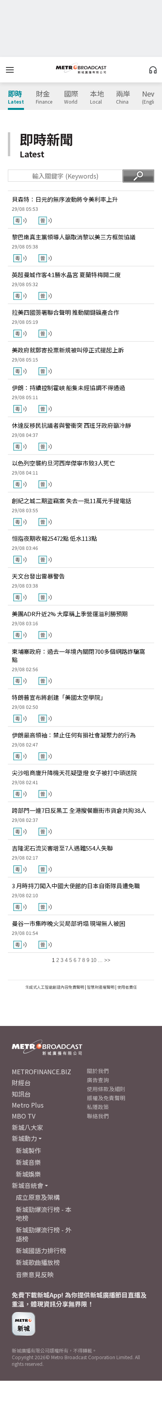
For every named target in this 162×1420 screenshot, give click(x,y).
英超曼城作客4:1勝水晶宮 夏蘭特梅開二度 (66, 274)
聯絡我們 (98, 1116)
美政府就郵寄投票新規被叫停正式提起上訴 (68, 350)
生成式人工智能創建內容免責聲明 (54, 987)
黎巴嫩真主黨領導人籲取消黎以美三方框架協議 (74, 237)
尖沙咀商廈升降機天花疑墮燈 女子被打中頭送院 (74, 772)
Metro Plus (28, 1105)
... (100, 960)
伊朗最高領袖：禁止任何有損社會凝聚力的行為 (74, 735)
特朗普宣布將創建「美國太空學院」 (59, 697)
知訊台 (21, 1094)
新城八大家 (27, 1127)
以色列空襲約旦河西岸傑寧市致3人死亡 (63, 463)
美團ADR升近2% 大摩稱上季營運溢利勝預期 (70, 614)
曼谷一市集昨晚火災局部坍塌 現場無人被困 (68, 923)
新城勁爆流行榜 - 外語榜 (44, 1234)
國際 (71, 97)
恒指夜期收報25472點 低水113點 (54, 538)
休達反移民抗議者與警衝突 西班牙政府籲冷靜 (71, 425)
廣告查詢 (98, 1080)
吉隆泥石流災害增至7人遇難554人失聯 (62, 848)
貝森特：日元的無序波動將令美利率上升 (65, 199)
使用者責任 (127, 987)
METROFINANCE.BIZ (41, 1071)
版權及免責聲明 (106, 1098)
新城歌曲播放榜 (38, 1262)
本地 (97, 97)
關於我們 (98, 1071)
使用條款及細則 (106, 1089)
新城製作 (28, 1150)
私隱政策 (98, 1107)
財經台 (21, 1082)
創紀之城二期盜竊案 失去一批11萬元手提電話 (71, 500)
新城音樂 (28, 1162)
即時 (16, 97)
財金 (44, 97)
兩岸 (123, 97)
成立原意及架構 (38, 1197)
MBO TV (23, 1116)
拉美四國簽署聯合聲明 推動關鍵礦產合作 (65, 312)
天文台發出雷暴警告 (38, 576)
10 (93, 960)
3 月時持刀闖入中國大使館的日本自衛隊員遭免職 (76, 886)
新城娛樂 (28, 1174)
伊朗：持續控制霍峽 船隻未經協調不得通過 (68, 387)
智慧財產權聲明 (100, 987)
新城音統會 (27, 1185)
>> (107, 960)
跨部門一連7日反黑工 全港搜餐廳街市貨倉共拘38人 (79, 810)
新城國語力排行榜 (41, 1250)
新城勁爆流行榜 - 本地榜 (44, 1214)
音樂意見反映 (34, 1274)
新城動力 (24, 1138)
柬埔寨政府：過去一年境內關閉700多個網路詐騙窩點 (78, 655)
